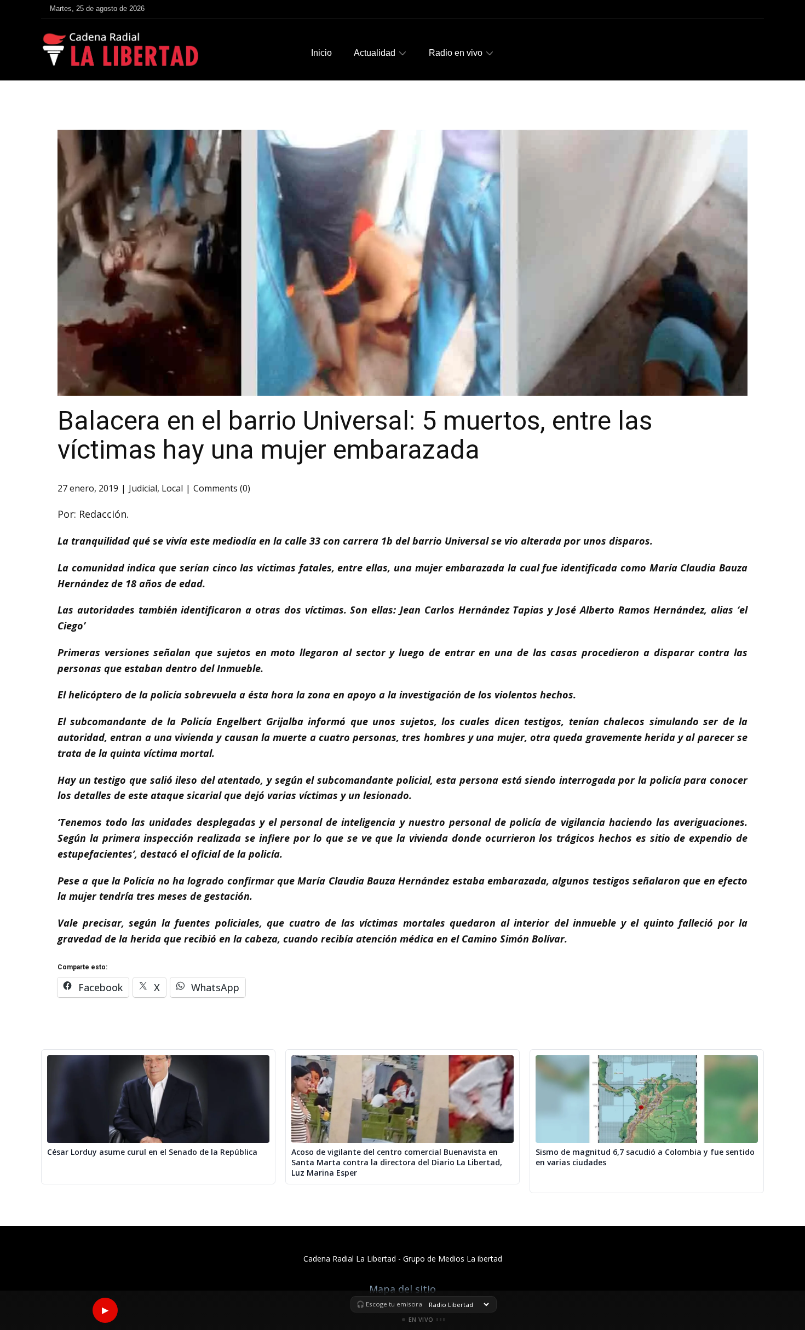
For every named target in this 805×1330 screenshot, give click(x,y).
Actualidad (374, 52)
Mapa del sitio (402, 1289)
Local (172, 488)
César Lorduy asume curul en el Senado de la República (152, 1152)
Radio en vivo (455, 52)
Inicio (321, 52)
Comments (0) (221, 488)
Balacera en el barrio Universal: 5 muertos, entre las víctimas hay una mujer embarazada (355, 435)
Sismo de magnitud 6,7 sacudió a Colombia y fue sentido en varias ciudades (645, 1157)
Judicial (143, 488)
